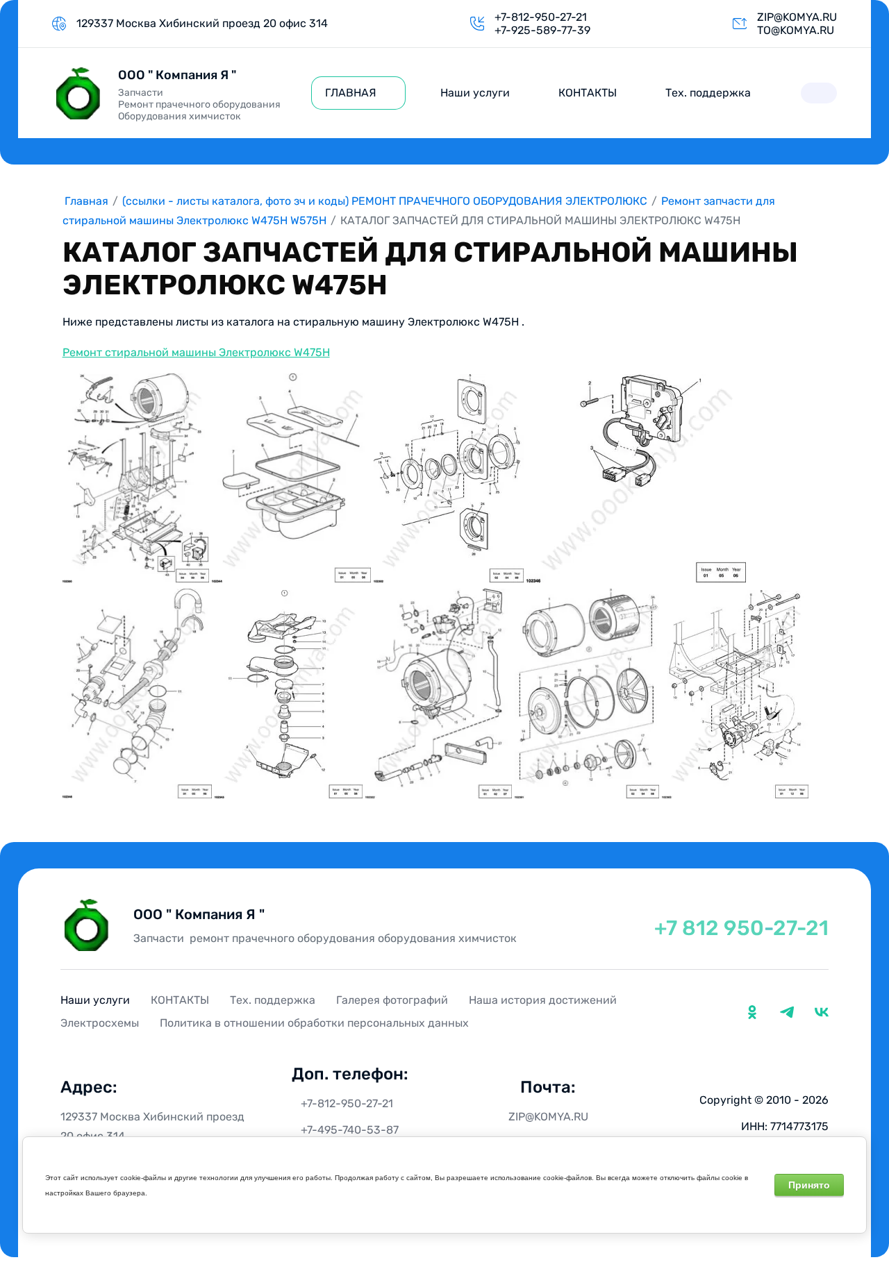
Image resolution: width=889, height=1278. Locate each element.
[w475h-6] (289, 694)
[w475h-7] (438, 693)
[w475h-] (735, 694)
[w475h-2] (291, 477)
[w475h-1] (136, 477)
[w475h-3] (449, 478)
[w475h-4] (636, 478)
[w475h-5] (137, 693)
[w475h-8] (587, 693)
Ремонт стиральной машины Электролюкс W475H (196, 352)
